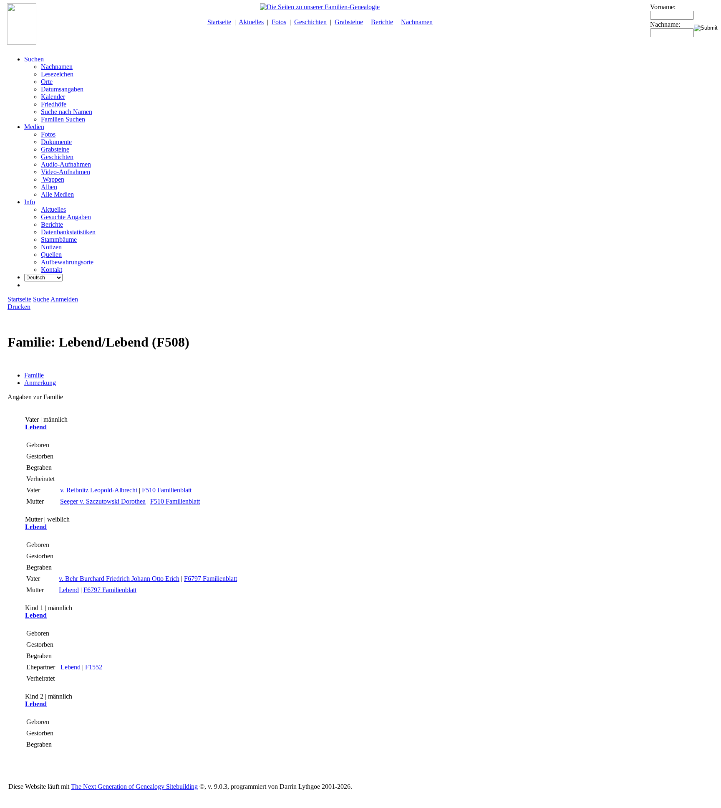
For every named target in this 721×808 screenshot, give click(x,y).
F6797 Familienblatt (210, 578)
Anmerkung (40, 382)
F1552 (93, 667)
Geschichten (310, 21)
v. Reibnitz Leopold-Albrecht (98, 490)
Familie (34, 375)
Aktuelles (251, 21)
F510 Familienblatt (167, 490)
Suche (41, 299)
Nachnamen (417, 21)
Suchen (34, 59)
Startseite (219, 21)
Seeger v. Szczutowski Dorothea (103, 501)
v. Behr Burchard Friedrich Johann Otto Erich (119, 578)
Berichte (382, 21)
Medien (34, 126)
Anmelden (64, 299)
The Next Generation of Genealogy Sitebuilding (134, 786)
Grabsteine (349, 21)
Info (29, 201)
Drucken (19, 306)
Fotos (279, 21)
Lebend (36, 427)
